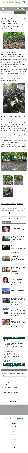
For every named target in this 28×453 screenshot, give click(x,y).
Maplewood (22, 208)
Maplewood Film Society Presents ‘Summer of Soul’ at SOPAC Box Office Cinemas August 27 (18, 248)
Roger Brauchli (5, 212)
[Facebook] (21, 9)
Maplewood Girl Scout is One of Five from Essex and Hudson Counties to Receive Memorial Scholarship (18, 280)
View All (9, 397)
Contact (14, 436)
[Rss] (23, 9)
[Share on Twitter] (5, 29)
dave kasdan (4, 205)
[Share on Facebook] (2, 29)
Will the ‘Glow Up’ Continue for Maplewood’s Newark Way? (18, 290)
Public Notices (14, 428)
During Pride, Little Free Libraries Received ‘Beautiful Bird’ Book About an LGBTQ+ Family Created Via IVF (18, 322)
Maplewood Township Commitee (8, 210)
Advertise (14, 426)
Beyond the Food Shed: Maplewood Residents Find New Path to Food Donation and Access (18, 300)
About (14, 431)
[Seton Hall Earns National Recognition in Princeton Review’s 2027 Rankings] (6, 238)
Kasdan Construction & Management (10, 208)
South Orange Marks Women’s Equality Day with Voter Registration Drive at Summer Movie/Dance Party (18, 311)
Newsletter (14, 434)
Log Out (14, 442)
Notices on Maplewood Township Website (13, 373)
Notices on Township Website (10, 383)
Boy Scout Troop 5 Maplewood (8, 203)
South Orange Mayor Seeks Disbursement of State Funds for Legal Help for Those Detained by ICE (18, 269)
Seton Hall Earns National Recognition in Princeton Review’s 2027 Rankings (17, 238)
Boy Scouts (19, 203)
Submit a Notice (16, 397)
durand (11, 205)
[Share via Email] (11, 29)
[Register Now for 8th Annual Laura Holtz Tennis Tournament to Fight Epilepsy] (6, 229)
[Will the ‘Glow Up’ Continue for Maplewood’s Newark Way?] (6, 291)
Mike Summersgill (21, 210)
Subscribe (14, 423)
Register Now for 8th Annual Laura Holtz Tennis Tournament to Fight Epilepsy (18, 228)
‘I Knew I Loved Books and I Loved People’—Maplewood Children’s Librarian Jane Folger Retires (18, 258)
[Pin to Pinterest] (8, 29)
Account (14, 439)
